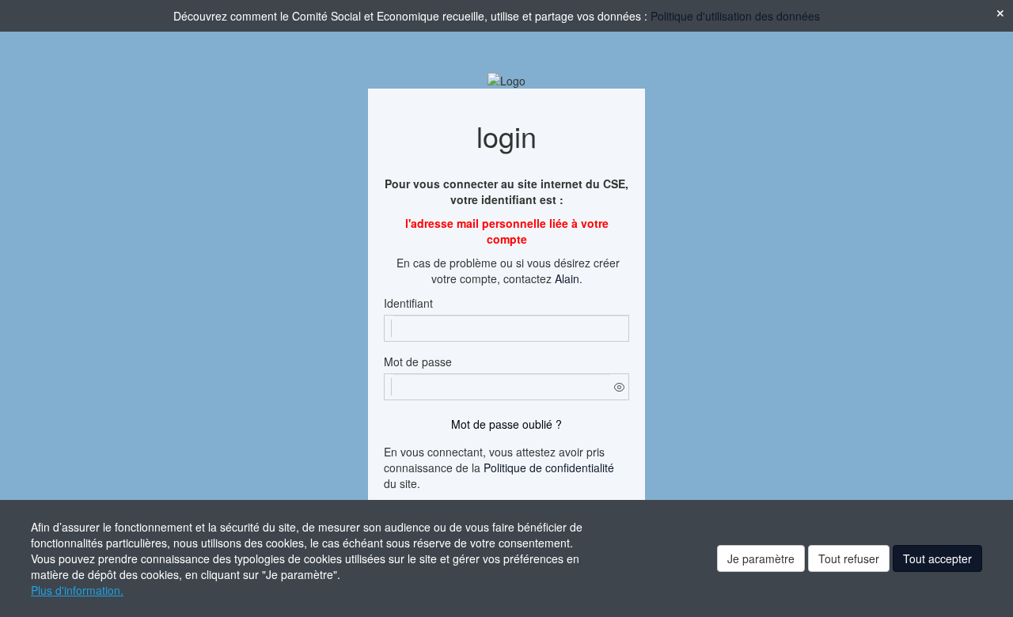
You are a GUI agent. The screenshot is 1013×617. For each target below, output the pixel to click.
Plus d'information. (77, 590)
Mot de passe (418, 361)
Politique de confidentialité (549, 467)
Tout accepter (937, 558)
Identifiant (408, 303)
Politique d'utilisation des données (735, 16)
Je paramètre (761, 558)
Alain (567, 278)
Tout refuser (848, 558)
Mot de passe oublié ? (506, 424)
